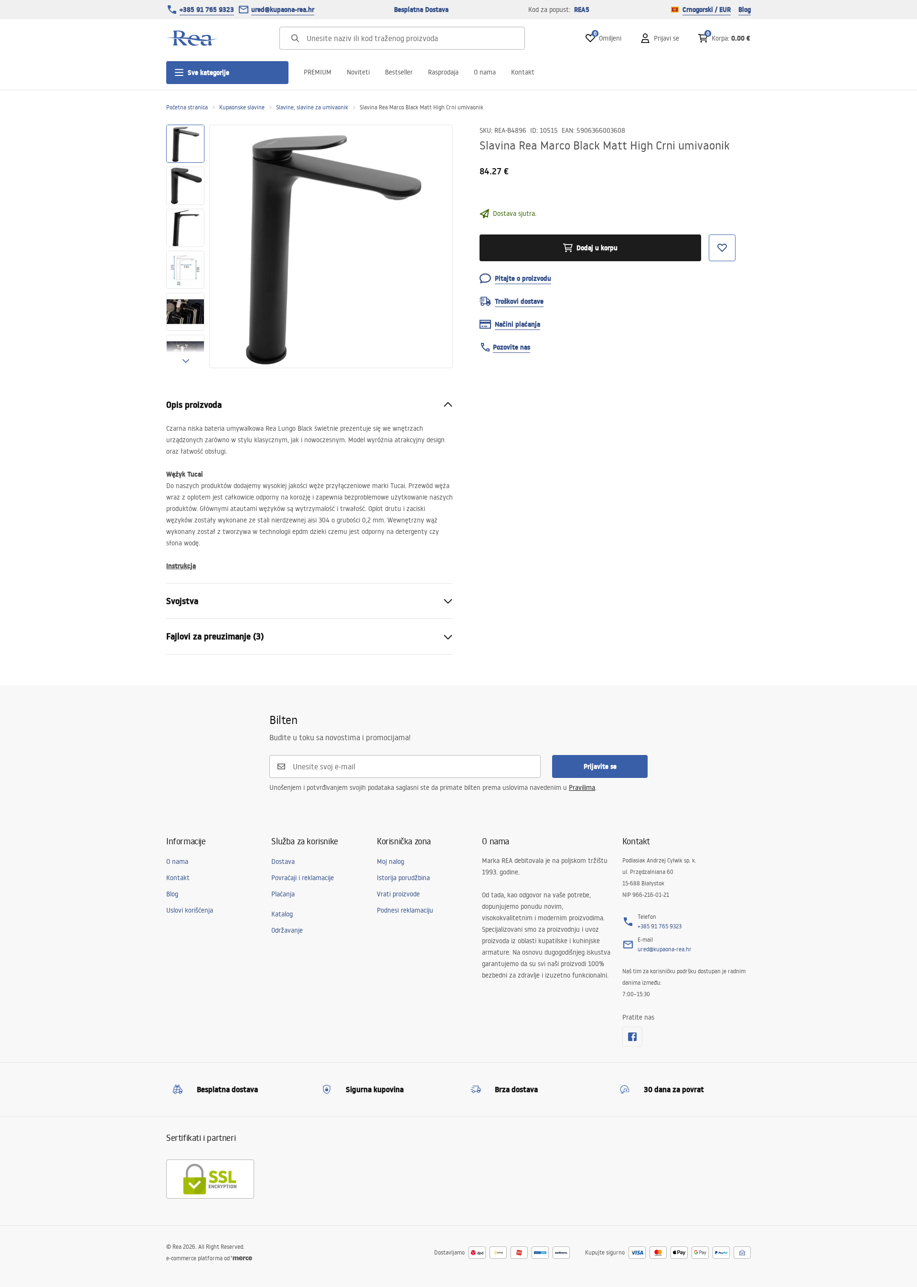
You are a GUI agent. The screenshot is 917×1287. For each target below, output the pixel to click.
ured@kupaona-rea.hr (282, 9)
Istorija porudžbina (403, 877)
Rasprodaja (443, 72)
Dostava (283, 861)
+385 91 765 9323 (207, 9)
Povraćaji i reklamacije (302, 877)
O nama (485, 72)
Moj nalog (390, 861)
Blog (744, 9)
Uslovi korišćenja (189, 910)
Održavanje (287, 930)
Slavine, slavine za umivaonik (312, 107)
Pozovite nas (511, 347)
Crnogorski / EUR (706, 9)
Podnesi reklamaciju (405, 910)
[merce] (241, 1258)
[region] (185, 246)
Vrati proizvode (398, 894)
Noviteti (358, 72)
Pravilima (582, 787)
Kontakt (522, 72)
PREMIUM (317, 72)
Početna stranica (187, 107)
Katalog (282, 914)
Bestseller (399, 72)
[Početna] (192, 38)
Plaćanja (283, 894)
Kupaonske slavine (242, 107)
